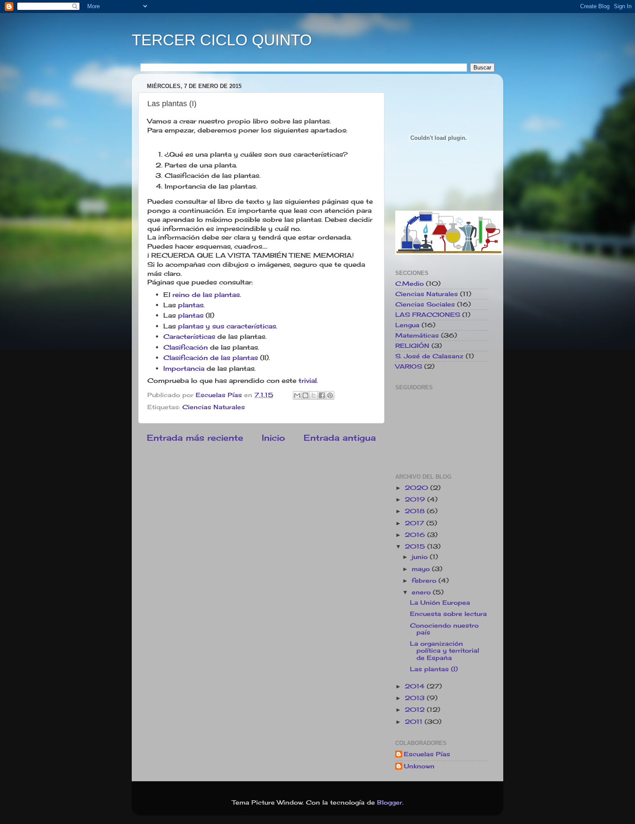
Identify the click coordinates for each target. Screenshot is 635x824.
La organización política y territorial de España (444, 650)
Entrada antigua (340, 438)
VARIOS (408, 366)
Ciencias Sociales (425, 304)
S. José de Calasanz (429, 356)
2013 (416, 698)
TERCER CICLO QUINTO (222, 40)
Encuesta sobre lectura (448, 613)
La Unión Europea (440, 602)
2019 (416, 499)
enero (422, 592)
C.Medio (409, 283)
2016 (416, 534)
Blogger (389, 802)
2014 (416, 686)
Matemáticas (417, 335)
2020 (417, 487)
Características (189, 336)
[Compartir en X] (313, 395)
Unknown (419, 766)
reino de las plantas (205, 294)
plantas (189, 305)
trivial (307, 380)
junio (421, 556)
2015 (416, 546)
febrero (425, 580)
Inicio (273, 438)
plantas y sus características (227, 326)
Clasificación (185, 347)
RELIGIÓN (412, 345)
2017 (415, 523)
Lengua (407, 325)
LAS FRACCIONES (427, 314)
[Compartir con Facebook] (322, 395)
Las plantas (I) (434, 669)
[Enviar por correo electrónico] (297, 395)
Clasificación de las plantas (210, 358)
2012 (416, 709)
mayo (422, 568)
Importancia (184, 368)
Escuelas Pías (427, 754)
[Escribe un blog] (305, 395)
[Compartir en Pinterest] (330, 395)
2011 (415, 721)
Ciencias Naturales (213, 407)
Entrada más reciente (195, 438)
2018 (416, 511)
